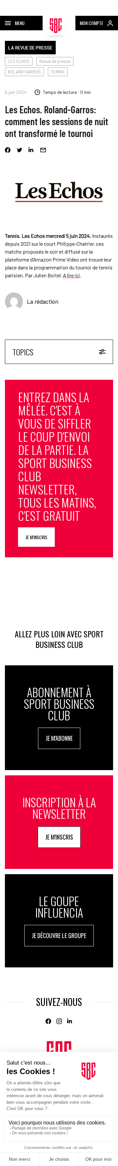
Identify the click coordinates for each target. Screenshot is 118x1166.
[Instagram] (59, 1021)
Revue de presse (54, 61)
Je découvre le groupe (59, 935)
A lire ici (71, 275)
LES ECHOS (19, 61)
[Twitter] (19, 150)
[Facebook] (7, 150)
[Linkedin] (31, 150)
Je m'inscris (36, 537)
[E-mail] (43, 150)
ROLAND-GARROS (24, 71)
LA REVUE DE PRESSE (30, 47)
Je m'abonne (59, 738)
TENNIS (58, 71)
